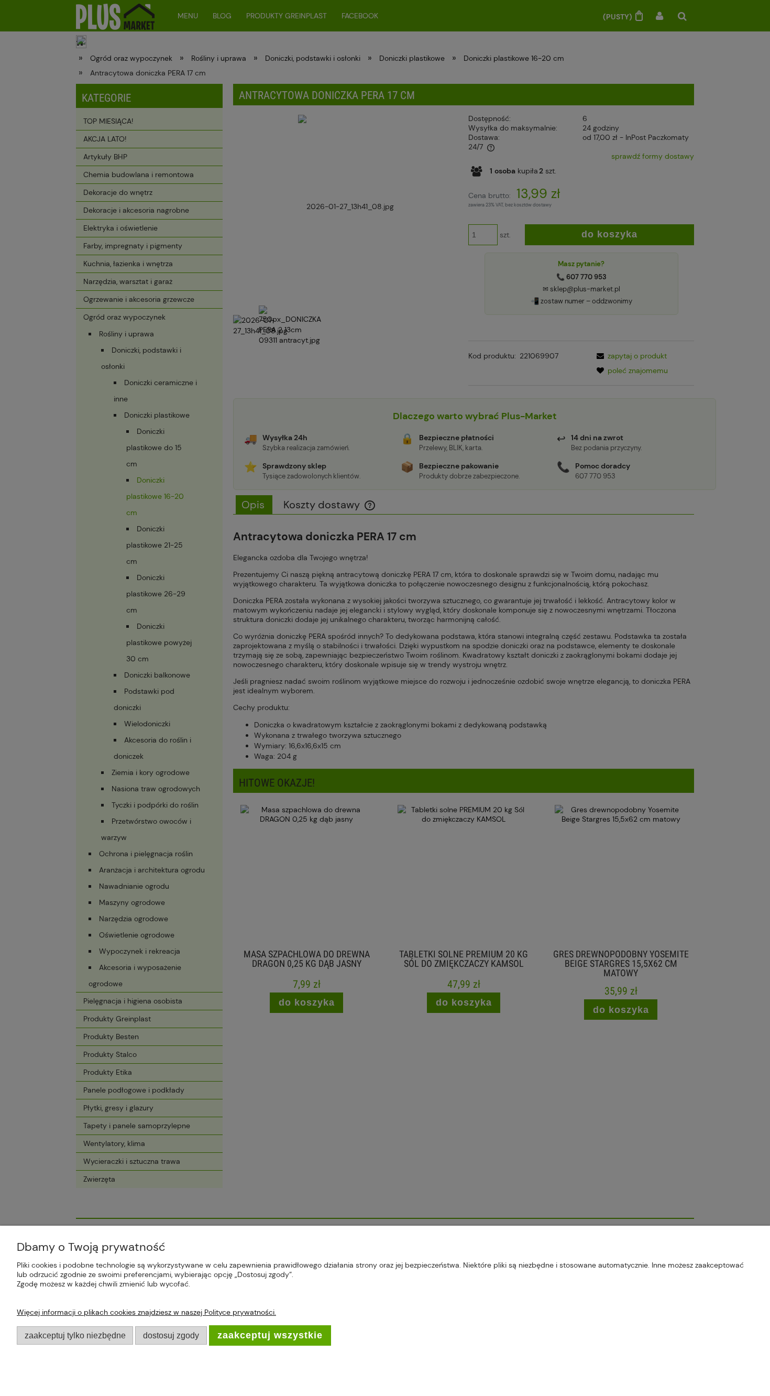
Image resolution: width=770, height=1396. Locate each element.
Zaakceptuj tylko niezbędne (75, 1335)
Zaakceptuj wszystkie (270, 1335)
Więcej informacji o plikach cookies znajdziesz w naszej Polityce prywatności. (146, 1312)
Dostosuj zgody (171, 1335)
